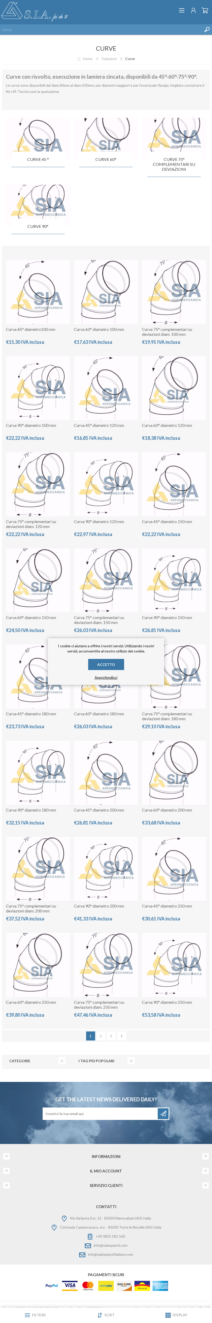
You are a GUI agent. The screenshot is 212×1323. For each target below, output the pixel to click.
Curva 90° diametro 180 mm (31, 809)
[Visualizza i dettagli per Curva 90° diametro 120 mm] (106, 484)
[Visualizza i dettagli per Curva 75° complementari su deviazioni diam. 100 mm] (174, 292)
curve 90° (37, 226)
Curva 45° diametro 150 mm (167, 521)
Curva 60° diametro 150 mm (31, 617)
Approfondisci (106, 677)
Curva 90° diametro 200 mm (99, 905)
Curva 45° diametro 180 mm (31, 713)
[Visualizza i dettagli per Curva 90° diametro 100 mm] (38, 388)
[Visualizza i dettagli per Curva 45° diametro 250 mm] (174, 869)
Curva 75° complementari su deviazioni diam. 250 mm (99, 1004)
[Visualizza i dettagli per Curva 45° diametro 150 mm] (174, 484)
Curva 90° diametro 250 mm (167, 1002)
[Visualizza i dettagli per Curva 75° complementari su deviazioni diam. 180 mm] (174, 676)
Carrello (205, 10)
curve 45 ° (38, 159)
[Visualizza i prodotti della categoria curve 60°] (106, 138)
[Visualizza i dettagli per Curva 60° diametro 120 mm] (174, 388)
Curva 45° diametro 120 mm (99, 425)
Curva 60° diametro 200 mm (167, 809)
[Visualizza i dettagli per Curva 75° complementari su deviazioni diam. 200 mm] (38, 869)
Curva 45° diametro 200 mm (99, 809)
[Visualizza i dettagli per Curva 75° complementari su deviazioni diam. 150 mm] (106, 580)
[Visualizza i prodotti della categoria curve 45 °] (38, 138)
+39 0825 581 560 (110, 1236)
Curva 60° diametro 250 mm (31, 1002)
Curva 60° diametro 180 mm (99, 713)
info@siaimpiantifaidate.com (110, 1254)
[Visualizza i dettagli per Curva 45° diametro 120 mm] (106, 388)
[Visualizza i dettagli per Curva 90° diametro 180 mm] (38, 773)
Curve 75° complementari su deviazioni (174, 164)
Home (88, 58)
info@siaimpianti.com (110, 1245)
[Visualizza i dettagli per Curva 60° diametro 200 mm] (174, 773)
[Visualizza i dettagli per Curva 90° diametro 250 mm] (174, 965)
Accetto (106, 664)
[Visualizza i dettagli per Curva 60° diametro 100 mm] (106, 292)
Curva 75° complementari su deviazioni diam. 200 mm (31, 908)
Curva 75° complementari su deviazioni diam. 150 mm (99, 620)
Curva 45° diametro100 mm (30, 329)
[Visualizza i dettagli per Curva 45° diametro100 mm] (38, 292)
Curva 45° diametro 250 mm (167, 905)
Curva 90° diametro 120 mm (99, 521)
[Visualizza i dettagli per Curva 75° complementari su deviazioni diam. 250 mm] (106, 965)
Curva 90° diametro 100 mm (31, 425)
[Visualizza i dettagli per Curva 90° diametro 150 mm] (174, 580)
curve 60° (105, 159)
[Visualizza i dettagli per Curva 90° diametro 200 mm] (106, 869)
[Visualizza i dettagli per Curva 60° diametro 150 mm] (38, 580)
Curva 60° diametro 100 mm (99, 329)
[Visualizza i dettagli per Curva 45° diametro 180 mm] (38, 676)
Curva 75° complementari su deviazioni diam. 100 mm (167, 332)
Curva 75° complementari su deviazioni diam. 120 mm (31, 524)
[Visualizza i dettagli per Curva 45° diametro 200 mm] (106, 773)
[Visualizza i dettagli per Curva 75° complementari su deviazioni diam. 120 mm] (38, 484)
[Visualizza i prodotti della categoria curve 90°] (38, 205)
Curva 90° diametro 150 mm (167, 617)
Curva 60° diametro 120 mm (167, 425)
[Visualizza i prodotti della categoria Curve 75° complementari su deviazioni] (174, 138)
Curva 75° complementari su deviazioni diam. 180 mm (167, 716)
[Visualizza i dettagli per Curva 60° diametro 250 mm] (38, 965)
